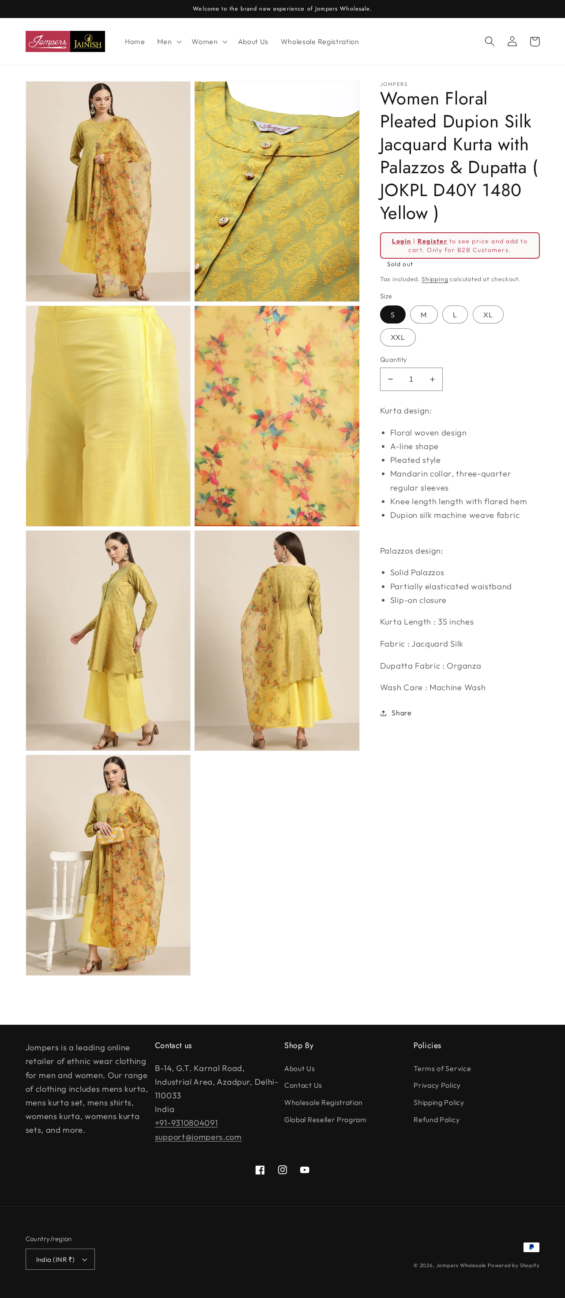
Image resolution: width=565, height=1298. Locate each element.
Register (432, 241)
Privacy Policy (437, 1085)
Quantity (393, 359)
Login (401, 241)
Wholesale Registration (323, 1102)
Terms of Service (442, 1068)
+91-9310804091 (186, 1123)
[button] (168, 41)
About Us (299, 1068)
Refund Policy (437, 1119)
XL (488, 314)
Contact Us (303, 1085)
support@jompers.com (198, 1137)
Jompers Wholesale (461, 1265)
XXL (398, 337)
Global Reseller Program (325, 1119)
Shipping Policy (439, 1102)
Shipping (435, 279)
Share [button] (401, 712)
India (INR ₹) (55, 1259)
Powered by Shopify (514, 1265)
